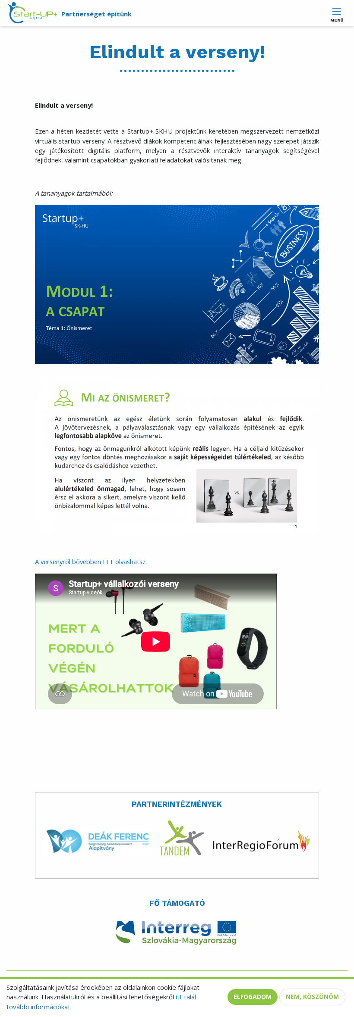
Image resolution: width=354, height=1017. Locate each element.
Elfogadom (253, 996)
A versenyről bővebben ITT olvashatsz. (91, 561)
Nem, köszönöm (312, 996)
